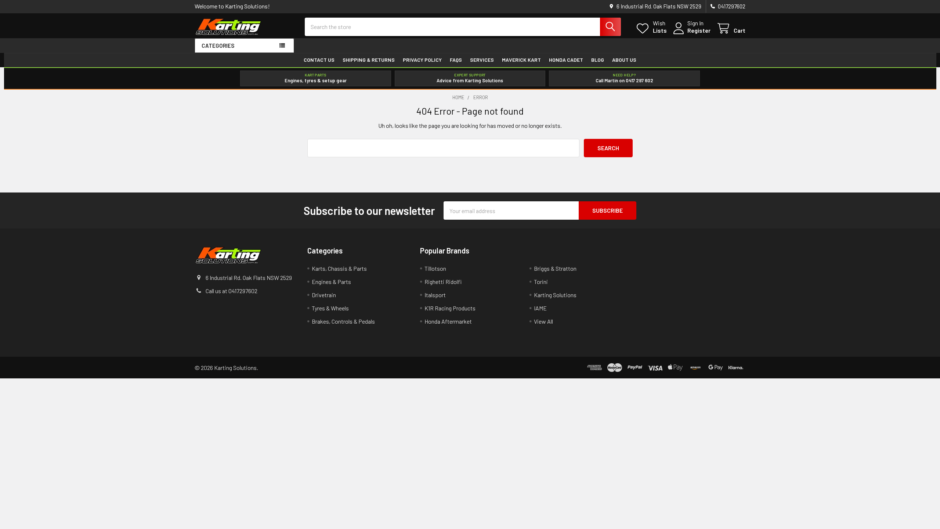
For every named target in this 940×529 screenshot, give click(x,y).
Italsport (435, 294)
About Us (624, 60)
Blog (597, 60)
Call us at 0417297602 (231, 290)
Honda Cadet (566, 60)
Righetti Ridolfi (443, 281)
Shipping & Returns (369, 60)
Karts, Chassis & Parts (339, 268)
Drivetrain (324, 294)
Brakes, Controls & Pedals (343, 321)
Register (699, 30)
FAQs (456, 60)
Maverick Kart (521, 60)
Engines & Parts (331, 281)
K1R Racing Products (450, 308)
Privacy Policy (422, 60)
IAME (540, 308)
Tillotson (435, 268)
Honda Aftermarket (448, 321)
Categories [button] (218, 45)
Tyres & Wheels (330, 308)
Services (482, 60)
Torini (541, 281)
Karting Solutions (555, 294)
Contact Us (319, 60)
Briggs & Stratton (555, 268)
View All (543, 321)
